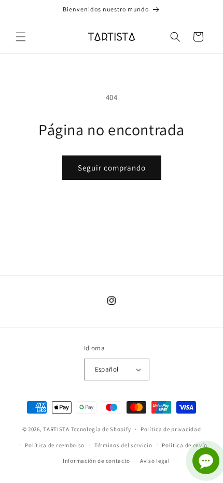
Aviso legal (155, 460)
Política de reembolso (55, 445)
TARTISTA (56, 429)
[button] (20, 36)
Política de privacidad (171, 429)
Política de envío (184, 445)
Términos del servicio (123, 445)
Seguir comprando (112, 168)
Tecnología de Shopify (101, 429)
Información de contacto (96, 460)
